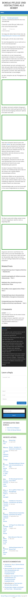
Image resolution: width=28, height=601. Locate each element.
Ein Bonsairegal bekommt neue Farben (16, 479)
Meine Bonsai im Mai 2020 (15, 537)
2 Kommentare (6, 31)
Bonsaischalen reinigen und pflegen (14, 587)
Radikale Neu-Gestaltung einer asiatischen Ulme (11, 283)
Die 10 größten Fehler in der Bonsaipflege (16, 490)
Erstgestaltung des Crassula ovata (11, 35)
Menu (2, 12)
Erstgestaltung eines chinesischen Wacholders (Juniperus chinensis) (13, 296)
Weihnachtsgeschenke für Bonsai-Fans (16, 548)
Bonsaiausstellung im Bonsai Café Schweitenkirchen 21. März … (16, 465)
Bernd (4, 29)
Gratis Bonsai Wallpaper (13, 427)
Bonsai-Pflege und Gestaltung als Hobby (14, 5)
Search (14, 415)
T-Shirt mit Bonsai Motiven (14, 430)
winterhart (7, 564)
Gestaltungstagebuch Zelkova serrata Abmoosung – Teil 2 (13, 277)
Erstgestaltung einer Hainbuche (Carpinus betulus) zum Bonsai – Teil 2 (14, 302)
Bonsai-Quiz (12, 440)
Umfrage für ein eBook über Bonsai (16, 525)
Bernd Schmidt (8, 568)
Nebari (8, 144)
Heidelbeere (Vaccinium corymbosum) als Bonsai (15, 501)
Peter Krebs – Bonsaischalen (13, 589)
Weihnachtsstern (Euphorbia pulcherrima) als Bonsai (16, 513)
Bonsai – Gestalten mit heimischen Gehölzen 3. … (16, 448)
